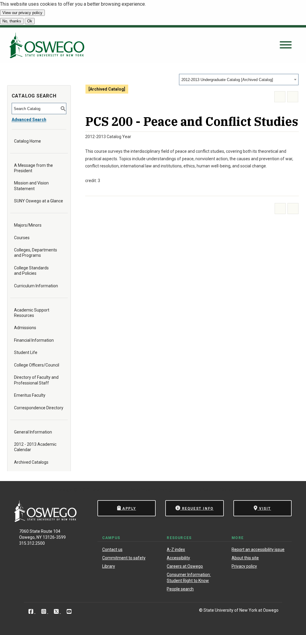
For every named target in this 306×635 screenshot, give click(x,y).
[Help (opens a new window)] (292, 96)
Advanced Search (29, 119)
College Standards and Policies (31, 270)
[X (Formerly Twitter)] (57, 611)
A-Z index (176, 549)
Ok (29, 21)
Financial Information (34, 340)
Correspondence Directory (38, 407)
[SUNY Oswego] (45, 520)
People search (180, 589)
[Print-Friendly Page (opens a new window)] (279, 96)
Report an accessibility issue (258, 549)
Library (108, 566)
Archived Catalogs (31, 462)
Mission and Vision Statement (31, 186)
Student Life (25, 352)
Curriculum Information (36, 285)
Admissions (25, 327)
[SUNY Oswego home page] (47, 45)
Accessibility (178, 557)
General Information (33, 432)
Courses (22, 237)
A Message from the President (33, 168)
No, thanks (11, 21)
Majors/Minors (28, 225)
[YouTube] (69, 611)
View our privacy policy (22, 12)
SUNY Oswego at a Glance (38, 201)
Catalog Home (27, 141)
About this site (245, 557)
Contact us (112, 549)
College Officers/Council (36, 365)
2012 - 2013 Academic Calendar (35, 447)
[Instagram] (44, 611)
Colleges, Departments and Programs (35, 253)
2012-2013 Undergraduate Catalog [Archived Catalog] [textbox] (227, 79)
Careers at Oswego (185, 566)
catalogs (63, 490)
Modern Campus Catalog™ (230, 490)
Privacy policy (244, 566)
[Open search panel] (285, 45)
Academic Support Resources (31, 313)
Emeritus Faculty (29, 395)
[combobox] (239, 79)
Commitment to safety (124, 557)
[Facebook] (31, 611)
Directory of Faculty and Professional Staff (36, 380)
